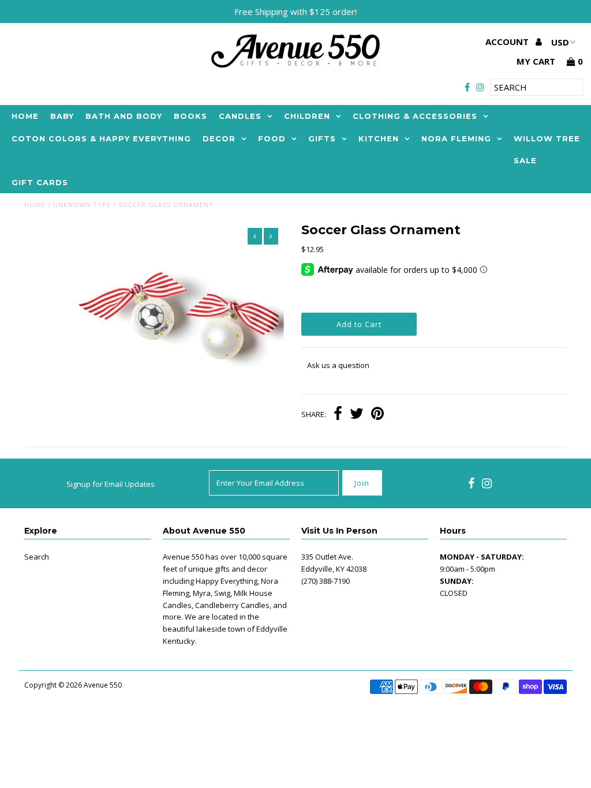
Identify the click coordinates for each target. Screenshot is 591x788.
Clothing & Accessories (415, 116)
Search (36, 556)
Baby (62, 116)
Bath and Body (123, 116)
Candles (240, 116)
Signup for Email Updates (110, 484)
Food (272, 138)
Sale (525, 160)
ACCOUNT (508, 41)
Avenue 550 (103, 685)
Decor (219, 138)
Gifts (322, 138)
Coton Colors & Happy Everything (101, 138)
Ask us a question (338, 365)
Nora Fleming (456, 138)
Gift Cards (40, 182)
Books (190, 116)
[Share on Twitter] (357, 414)
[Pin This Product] (377, 414)
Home (25, 116)
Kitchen (378, 138)
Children (307, 116)
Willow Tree (547, 138)
